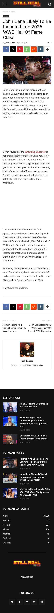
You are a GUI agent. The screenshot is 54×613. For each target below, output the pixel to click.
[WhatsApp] (27, 49)
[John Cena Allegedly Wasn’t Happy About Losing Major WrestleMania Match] (10, 478)
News (13, 11)
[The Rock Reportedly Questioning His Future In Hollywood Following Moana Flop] (10, 421)
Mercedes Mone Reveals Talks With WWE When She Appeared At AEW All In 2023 (35, 492)
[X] (13, 49)
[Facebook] (6, 49)
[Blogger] (12, 602)
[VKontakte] (42, 602)
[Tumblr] (41, 49)
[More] (47, 49)
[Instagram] (34, 602)
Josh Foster (10, 42)
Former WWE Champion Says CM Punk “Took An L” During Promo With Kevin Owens (34, 462)
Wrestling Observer (35, 151)
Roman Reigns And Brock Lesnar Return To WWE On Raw (15, 328)
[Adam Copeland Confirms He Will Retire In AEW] (10, 407)
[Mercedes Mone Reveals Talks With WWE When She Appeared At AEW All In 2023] (10, 493)
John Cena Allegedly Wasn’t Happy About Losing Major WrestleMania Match (33, 477)
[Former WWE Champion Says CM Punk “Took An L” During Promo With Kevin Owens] (10, 463)
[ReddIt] (34, 49)
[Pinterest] (20, 49)
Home (5, 11)
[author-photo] (27, 356)
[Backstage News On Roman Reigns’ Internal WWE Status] (10, 439)
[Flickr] (27, 602)
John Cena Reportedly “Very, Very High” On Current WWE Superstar (39, 328)
